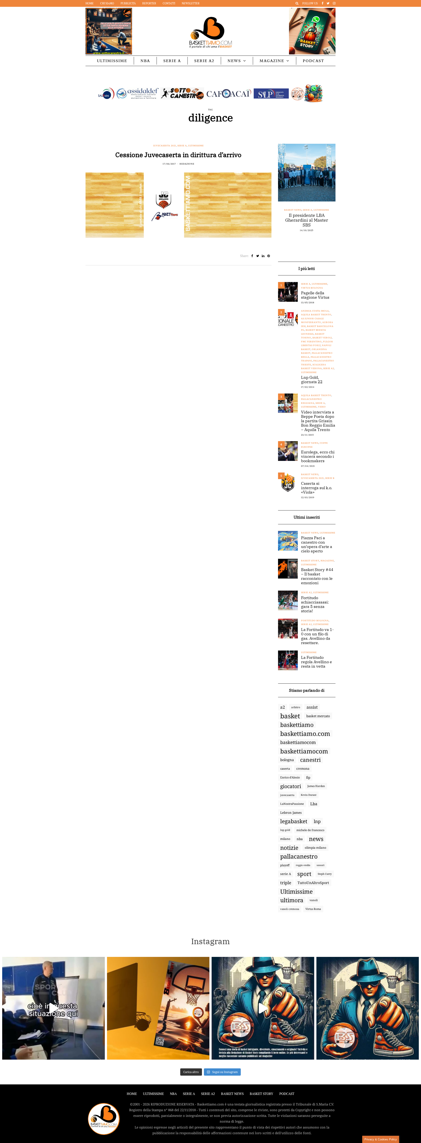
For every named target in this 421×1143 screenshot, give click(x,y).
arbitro (295, 707)
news (316, 839)
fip (308, 777)
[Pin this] (268, 256)
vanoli (314, 900)
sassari (320, 865)
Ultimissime (112, 60)
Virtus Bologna (312, 287)
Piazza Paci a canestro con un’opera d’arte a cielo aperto (316, 544)
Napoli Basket (310, 209)
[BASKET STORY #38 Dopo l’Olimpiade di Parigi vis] (158, 1008)
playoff (284, 865)
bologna (287, 759)
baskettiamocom (298, 742)
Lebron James (291, 812)
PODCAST (313, 60)
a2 (282, 707)
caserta (285, 769)
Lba (313, 803)
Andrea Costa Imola (315, 310)
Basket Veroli (322, 337)
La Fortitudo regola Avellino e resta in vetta (316, 662)
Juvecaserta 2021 (164, 145)
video (322, 406)
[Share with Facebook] (252, 256)
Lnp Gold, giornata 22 (312, 379)
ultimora (291, 900)
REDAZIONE (187, 163)
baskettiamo (297, 724)
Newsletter (191, 3)
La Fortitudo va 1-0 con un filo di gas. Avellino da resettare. (317, 636)
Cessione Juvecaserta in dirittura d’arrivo (178, 154)
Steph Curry (325, 873)
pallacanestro (299, 856)
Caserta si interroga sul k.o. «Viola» (316, 487)
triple (285, 883)
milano (285, 839)
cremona (302, 768)
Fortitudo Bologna (315, 620)
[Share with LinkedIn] (263, 256)
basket (290, 716)
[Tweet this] (257, 256)
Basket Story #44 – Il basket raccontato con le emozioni (317, 576)
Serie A (172, 60)
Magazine (272, 60)
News (234, 60)
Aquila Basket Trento (316, 314)
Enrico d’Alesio (290, 777)
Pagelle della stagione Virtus (315, 295)
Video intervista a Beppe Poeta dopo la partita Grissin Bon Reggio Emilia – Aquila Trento (318, 421)
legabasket (293, 821)
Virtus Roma (313, 909)
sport (304, 874)
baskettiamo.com (305, 733)
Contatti (169, 3)
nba (300, 839)
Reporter (149, 3)
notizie (289, 847)
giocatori (290, 786)
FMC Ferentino (311, 341)
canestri (310, 760)
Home (90, 3)
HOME (132, 1094)
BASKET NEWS (232, 1094)
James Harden (316, 786)
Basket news (291, 209)
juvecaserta (287, 795)
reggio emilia (303, 865)
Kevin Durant (308, 794)
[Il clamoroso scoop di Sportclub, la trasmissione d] (53, 1008)
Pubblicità (128, 3)
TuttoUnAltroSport (313, 882)
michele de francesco (310, 830)
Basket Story (310, 560)
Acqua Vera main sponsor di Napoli (307, 218)
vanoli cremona (289, 909)
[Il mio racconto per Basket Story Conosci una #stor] (263, 1008)
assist (312, 707)
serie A (285, 874)
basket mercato (318, 716)
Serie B (329, 478)
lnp (317, 821)
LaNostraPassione (292, 804)
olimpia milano (315, 848)
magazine (327, 560)
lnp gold (285, 830)
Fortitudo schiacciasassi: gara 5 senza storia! (315, 604)
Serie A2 (204, 60)
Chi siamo (107, 3)
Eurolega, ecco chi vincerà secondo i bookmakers (318, 456)
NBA (145, 60)
